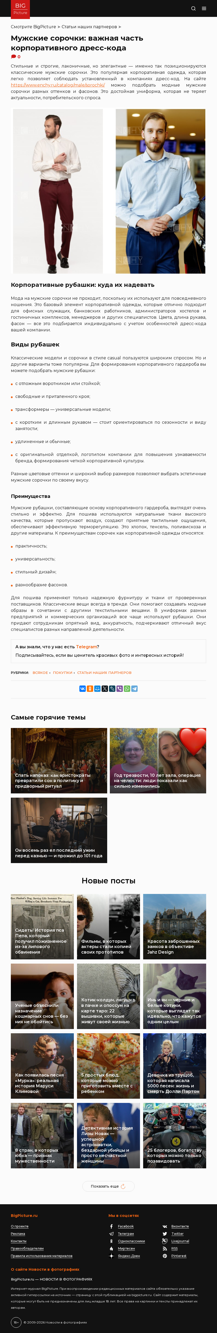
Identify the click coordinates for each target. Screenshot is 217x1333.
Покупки (62, 672)
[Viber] (119, 688)
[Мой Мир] (97, 688)
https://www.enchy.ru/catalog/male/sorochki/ (58, 85)
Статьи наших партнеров (89, 26)
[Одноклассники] (90, 688)
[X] (105, 688)
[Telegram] (134, 688)
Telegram (86, 646)
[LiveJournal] (112, 688)
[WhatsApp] (127, 688)
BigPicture (44, 26)
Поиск (187, 8)
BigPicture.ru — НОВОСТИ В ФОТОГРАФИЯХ (51, 1279)
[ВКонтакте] (82, 688)
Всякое (40, 672)
